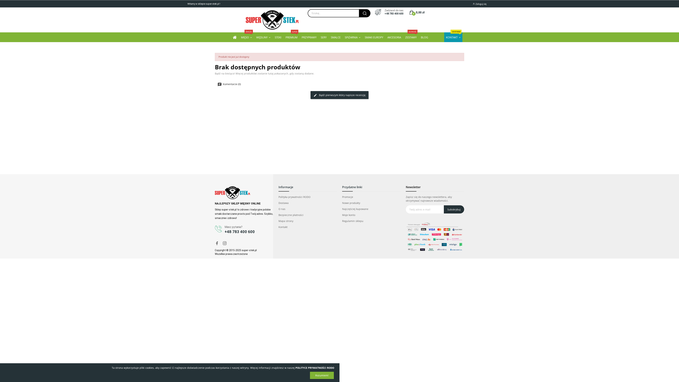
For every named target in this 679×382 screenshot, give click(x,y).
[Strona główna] (235, 37)
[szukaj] (364, 13)
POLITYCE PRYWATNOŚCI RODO (314, 367)
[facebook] (217, 243)
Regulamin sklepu (352, 221)
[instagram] (225, 243)
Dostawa (283, 203)
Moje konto (348, 215)
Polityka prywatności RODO (294, 197)
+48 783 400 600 (394, 13)
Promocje (347, 197)
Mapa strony (285, 221)
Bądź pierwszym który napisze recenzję (341, 95)
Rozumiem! (322, 375)
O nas (281, 209)
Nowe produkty (351, 203)
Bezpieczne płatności (290, 215)
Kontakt (283, 227)
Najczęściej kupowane (355, 209)
